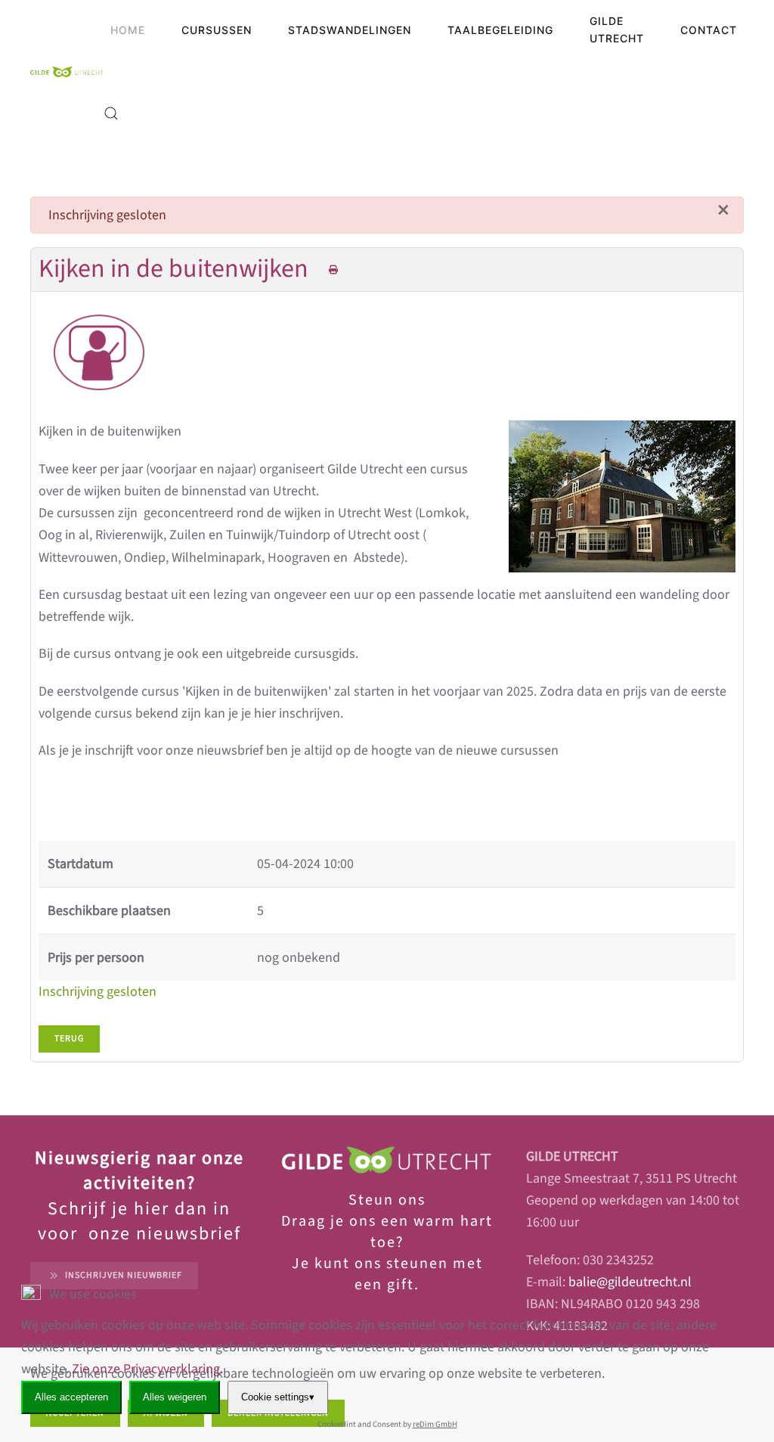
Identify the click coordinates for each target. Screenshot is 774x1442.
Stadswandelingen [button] (349, 29)
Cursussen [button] (216, 29)
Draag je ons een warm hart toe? (387, 1232)
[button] (111, 113)
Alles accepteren (71, 1397)
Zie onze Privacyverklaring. (147, 1369)
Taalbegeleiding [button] (500, 29)
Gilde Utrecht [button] (617, 29)
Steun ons (387, 1200)
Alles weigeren (174, 1397)
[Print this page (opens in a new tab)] (334, 270)
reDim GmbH (435, 1424)
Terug (69, 1038)
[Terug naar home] (67, 72)
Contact (708, 29)
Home (127, 29)
